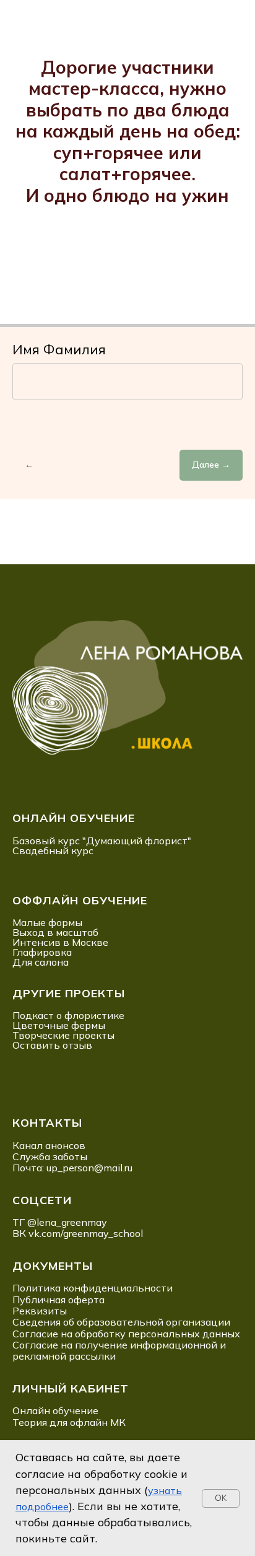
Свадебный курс (52, 850)
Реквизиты (39, 1311)
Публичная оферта (58, 1299)
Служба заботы (49, 1156)
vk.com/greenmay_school (85, 1233)
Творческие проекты (63, 1035)
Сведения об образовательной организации (121, 1322)
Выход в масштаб (55, 932)
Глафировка (42, 952)
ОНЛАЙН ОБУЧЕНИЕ (73, 818)
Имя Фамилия (59, 349)
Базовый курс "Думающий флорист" (101, 840)
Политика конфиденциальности (92, 1288)
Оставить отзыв (52, 1045)
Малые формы (47, 922)
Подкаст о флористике (68, 1015)
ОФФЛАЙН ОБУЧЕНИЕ (79, 900)
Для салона (40, 962)
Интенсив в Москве (60, 942)
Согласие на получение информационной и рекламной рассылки (119, 1350)
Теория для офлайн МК (69, 1422)
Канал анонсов (48, 1145)
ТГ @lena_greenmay (59, 1222)
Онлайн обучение (55, 1410)
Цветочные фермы (58, 1025)
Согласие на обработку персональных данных (126, 1333)
